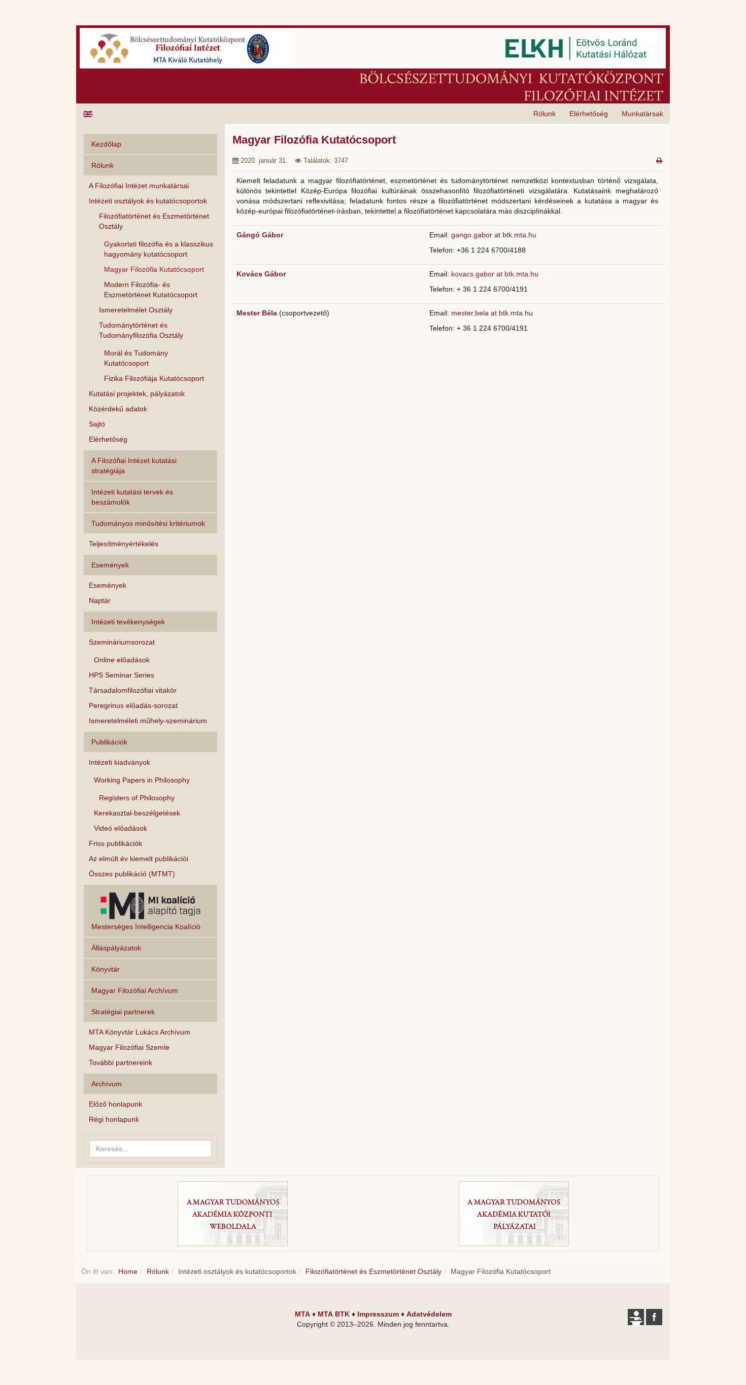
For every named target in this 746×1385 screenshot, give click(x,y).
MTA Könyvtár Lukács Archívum (139, 1032)
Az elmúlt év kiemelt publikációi (138, 859)
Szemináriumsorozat (122, 642)
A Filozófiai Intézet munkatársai (139, 186)
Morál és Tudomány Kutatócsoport (136, 358)
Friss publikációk (115, 843)
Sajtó (97, 424)
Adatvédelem (429, 1314)
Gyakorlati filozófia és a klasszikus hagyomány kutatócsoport (158, 249)
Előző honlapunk (115, 1104)
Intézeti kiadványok (119, 762)
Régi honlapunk (114, 1119)
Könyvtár (105, 969)
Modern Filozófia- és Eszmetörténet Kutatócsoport (150, 289)
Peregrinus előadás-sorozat (133, 705)
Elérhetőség (588, 114)
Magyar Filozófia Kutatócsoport (154, 269)
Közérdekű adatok (118, 409)
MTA (302, 1314)
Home (128, 1271)
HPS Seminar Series (121, 675)
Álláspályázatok (116, 948)
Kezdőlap (106, 144)
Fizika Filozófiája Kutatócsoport (154, 378)
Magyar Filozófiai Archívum (134, 990)
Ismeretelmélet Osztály (136, 310)
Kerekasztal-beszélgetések (137, 813)
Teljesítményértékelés (123, 544)
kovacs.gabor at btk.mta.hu (494, 274)
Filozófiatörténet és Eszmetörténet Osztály (154, 221)
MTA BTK (334, 1314)
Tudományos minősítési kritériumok (148, 523)
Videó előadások (120, 828)
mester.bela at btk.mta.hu (492, 313)
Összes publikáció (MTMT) (132, 874)
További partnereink (120, 1062)
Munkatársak (642, 114)
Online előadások (122, 660)
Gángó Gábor (259, 235)
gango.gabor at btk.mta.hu (493, 235)
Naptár (100, 600)
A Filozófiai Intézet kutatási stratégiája (134, 465)
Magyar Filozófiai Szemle (129, 1047)
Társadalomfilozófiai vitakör (133, 690)
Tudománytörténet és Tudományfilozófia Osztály (141, 330)
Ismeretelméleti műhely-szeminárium (148, 721)
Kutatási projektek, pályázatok (137, 393)
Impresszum (378, 1314)
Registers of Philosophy (137, 798)
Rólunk (544, 114)
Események (107, 585)
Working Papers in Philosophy (142, 780)
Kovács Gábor (261, 274)
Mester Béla (257, 313)
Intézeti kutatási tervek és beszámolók (132, 497)
